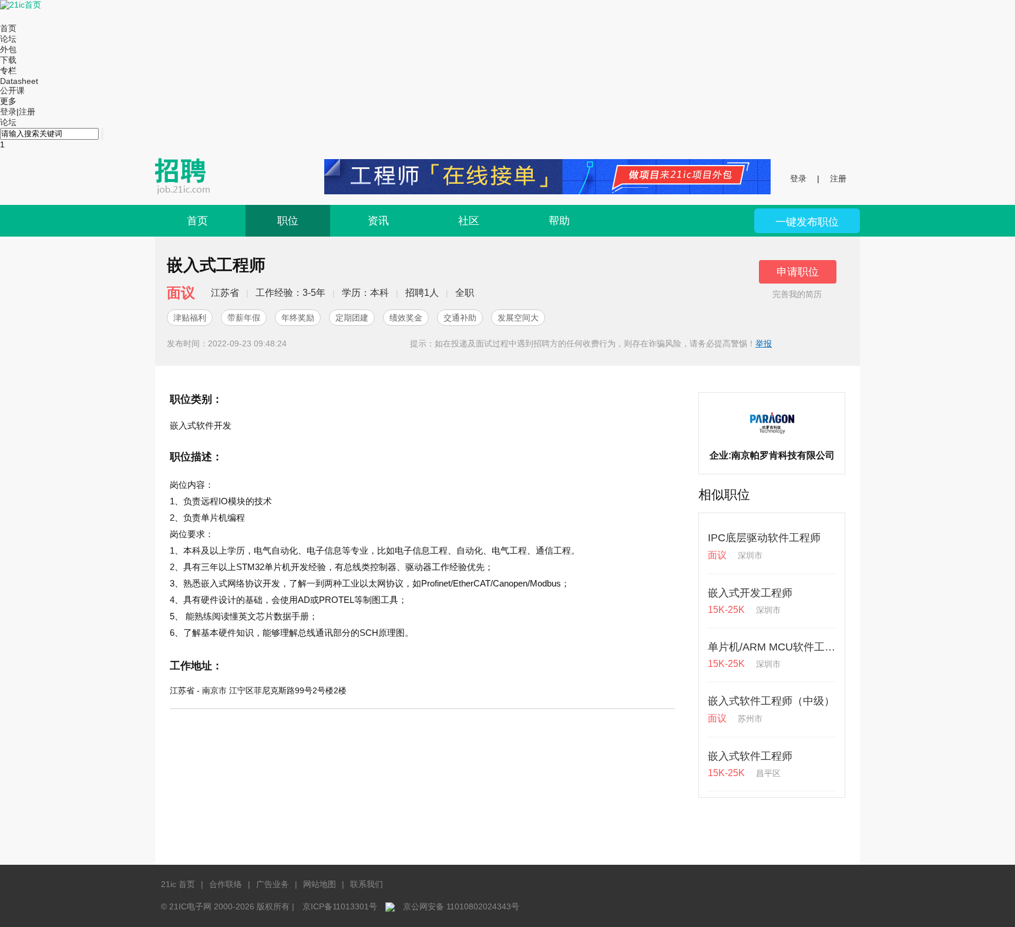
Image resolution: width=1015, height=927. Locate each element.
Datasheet (19, 81)
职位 (287, 221)
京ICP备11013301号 (340, 906)
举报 (763, 343)
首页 (8, 28)
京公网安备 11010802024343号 (461, 906)
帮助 (559, 221)
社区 (468, 221)
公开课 (12, 90)
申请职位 (798, 272)
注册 (27, 111)
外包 (8, 49)
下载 (8, 60)
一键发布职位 (807, 222)
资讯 (378, 221)
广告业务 (272, 884)
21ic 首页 (178, 884)
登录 (8, 111)
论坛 (8, 38)
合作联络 (225, 884)
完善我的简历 (797, 294)
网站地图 (319, 884)
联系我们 (366, 884)
